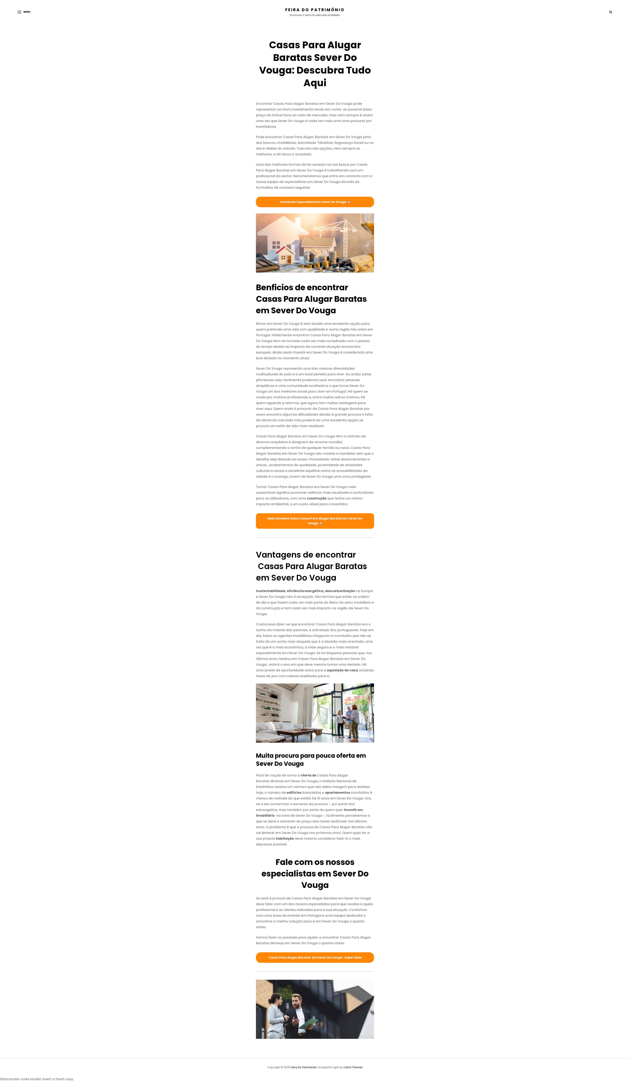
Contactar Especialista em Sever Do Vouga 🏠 (315, 202)
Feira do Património (315, 9)
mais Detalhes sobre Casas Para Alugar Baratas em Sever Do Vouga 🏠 (315, 520)
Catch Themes (353, 1067)
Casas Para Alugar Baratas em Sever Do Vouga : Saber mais (315, 957)
